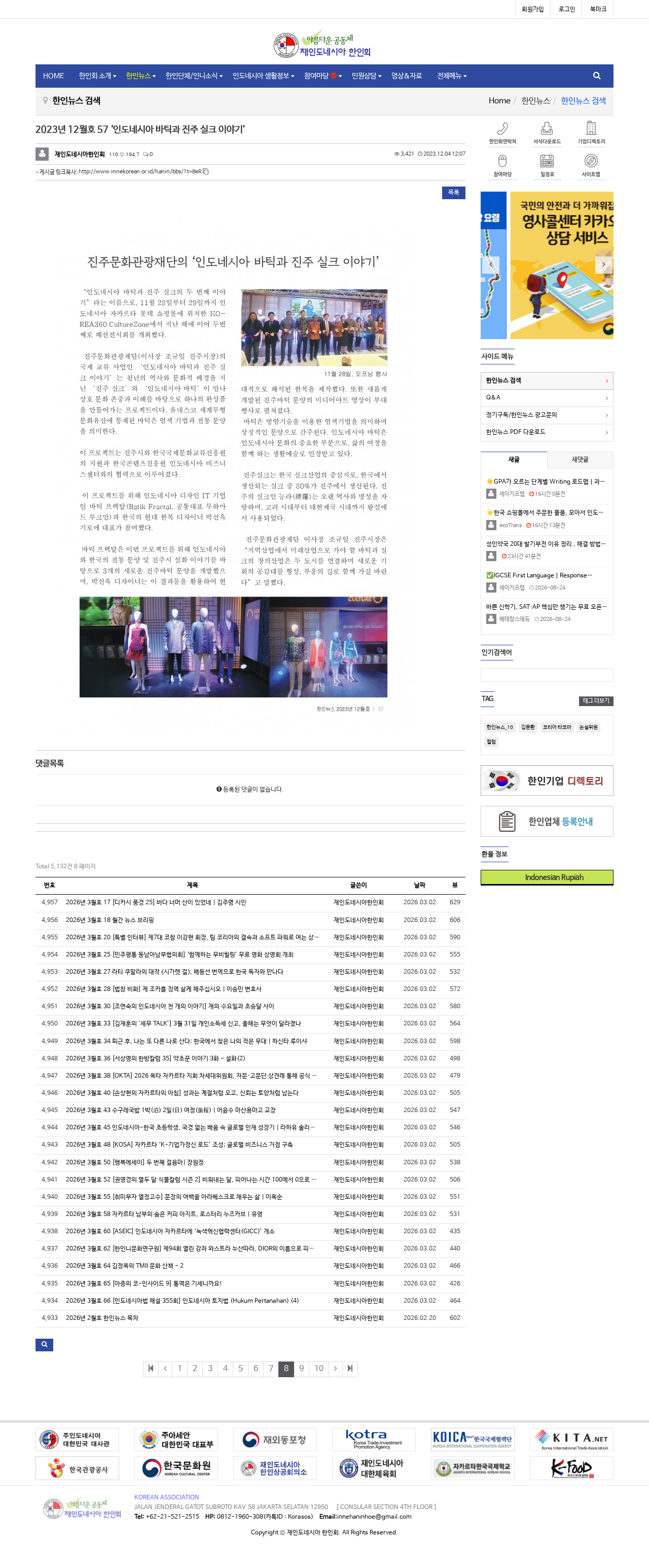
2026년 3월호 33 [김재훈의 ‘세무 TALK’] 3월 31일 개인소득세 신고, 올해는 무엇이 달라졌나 (183, 1023)
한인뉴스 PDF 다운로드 (516, 432)
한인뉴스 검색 (503, 380)
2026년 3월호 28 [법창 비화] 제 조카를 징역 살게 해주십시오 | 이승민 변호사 (164, 989)
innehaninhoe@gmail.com (374, 1517)
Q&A (493, 397)
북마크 (598, 9)
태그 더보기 (596, 701)
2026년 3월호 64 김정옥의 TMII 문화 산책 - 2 (125, 1266)
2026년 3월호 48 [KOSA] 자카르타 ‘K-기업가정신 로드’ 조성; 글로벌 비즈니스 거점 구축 (179, 1145)
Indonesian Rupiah (551, 877)
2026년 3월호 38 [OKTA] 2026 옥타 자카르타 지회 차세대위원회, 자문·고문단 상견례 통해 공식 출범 (194, 1076)
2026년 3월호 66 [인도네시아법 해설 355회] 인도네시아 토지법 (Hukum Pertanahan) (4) (182, 1301)
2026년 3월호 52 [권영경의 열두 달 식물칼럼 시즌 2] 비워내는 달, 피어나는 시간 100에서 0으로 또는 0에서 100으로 (214, 1180)
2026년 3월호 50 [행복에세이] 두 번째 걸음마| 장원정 (135, 1162)
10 (318, 1369)
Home (500, 101)
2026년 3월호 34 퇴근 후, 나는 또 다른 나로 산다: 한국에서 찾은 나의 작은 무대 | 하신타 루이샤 (186, 1041)
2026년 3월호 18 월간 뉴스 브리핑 (110, 920)
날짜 (419, 885)
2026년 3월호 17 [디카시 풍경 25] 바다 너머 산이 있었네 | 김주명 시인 (156, 902)
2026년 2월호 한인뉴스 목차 (102, 1318)
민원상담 (364, 76)
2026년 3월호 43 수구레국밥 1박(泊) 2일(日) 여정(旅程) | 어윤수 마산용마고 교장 (171, 1110)
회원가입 (533, 9)
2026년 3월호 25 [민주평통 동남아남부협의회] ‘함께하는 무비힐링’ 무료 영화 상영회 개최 (180, 955)
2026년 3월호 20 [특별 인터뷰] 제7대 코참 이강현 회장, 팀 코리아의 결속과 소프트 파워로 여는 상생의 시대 (202, 937)
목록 (453, 192)
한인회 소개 (95, 76)
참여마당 (317, 76)
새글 (514, 459)
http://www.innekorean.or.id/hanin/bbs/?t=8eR (141, 172)
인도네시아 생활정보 (261, 76)
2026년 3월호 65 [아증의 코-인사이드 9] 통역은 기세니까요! (144, 1283)
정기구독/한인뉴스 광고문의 (521, 415)
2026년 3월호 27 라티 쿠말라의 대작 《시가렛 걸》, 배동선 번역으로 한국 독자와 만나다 (174, 972)
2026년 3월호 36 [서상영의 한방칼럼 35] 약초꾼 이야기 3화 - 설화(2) (155, 1058)
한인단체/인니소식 (192, 76)
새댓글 (580, 459)
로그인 (567, 9)
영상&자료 (406, 76)
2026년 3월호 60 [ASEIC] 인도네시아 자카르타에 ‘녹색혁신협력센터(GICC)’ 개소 (170, 1231)
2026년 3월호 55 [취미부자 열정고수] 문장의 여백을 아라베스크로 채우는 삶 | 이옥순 (174, 1197)
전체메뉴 (449, 76)
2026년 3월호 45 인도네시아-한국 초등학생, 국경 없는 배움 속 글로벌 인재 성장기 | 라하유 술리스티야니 (199, 1127)
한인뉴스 (138, 76)
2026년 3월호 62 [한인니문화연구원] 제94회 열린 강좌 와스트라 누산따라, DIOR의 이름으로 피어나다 (196, 1249)
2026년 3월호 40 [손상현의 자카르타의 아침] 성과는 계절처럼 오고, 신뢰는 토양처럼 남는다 (182, 1093)
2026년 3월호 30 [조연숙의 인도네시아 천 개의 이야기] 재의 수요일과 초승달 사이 (170, 1006)
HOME (53, 76)
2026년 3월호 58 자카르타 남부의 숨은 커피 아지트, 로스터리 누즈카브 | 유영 (164, 1214)
